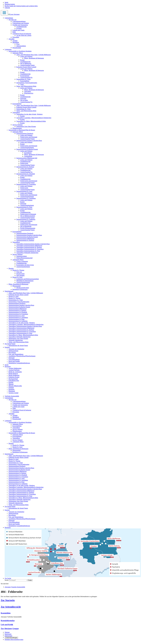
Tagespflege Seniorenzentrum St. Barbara (29, 247)
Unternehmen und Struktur (20, 23)
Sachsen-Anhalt (13, 393)
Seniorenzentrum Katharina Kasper (27, 149)
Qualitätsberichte (21, 26)
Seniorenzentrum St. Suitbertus (25, 219)
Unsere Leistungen (22, 261)
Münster (11, 384)
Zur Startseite (8, 600)
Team (22, 84)
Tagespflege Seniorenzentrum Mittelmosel (29, 245)
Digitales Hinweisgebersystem (14, 639)
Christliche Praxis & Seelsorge (21, 33)
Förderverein (24, 163)
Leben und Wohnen (26, 56)
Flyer (18, 44)
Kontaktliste (5, 613)
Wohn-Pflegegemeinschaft (24, 258)
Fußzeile (7, 7)
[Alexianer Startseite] (14, 14)
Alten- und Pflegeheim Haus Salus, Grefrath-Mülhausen (33, 54)
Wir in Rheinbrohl (25, 226)
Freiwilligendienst (14, 359)
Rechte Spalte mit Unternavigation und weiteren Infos (21, 6)
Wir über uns (12, 19)
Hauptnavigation (10, 4)
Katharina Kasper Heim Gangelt (26, 67)
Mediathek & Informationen (24, 280)
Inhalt (6, 2)
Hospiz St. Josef (17, 277)
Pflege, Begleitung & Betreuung (34, 58)
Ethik (14, 32)
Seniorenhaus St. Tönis (23, 79)
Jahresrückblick (21, 46)
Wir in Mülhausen (25, 63)
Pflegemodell (16, 286)
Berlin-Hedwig (13, 373)
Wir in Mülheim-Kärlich (27, 216)
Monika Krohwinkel (22, 287)
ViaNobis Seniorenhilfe (12, 396)
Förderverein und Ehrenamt (28, 137)
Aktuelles (11, 39)
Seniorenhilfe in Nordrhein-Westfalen (20, 51)
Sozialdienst (28, 153)
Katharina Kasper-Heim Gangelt (26, 107)
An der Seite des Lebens (23, 35)
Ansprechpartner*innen (27, 65)
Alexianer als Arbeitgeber (16, 349)
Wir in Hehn (24, 100)
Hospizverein (20, 273)
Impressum (8, 634)
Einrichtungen (9, 291)
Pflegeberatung (17, 128)
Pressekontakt (16, 47)
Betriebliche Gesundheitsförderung (19, 363)
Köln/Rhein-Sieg (14, 380)
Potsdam (11, 387)
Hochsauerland (13, 379)
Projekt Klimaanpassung (27, 228)
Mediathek (15, 42)
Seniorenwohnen (21, 256)
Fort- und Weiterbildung (16, 354)
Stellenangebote (13, 351)
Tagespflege (16, 112)
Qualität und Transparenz (20, 25)
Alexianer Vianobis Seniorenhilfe (15, 587)
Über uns (19, 272)
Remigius (11, 389)
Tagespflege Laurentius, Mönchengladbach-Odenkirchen (33, 118)
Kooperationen (24, 76)
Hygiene (19, 28)
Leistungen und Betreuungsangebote (27, 279)
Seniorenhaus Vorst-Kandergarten (26, 83)
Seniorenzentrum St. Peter (24, 207)
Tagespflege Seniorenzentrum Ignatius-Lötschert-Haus (33, 244)
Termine (15, 40)
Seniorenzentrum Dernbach (24, 133)
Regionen (8, 366)
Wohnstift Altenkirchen (16, 340)
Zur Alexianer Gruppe (10, 628)
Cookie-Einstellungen (11, 637)
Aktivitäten (27, 91)
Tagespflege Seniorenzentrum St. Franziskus (30, 249)
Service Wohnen (17, 125)
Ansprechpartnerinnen (27, 147)
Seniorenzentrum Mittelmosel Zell (26, 158)
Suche (6, 365)
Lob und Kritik (7, 625)
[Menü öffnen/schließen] (4, 12)
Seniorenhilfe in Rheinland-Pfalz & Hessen (22, 130)
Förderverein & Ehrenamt (28, 214)
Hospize (11, 268)
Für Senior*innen (10, 344)
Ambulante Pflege (18, 259)
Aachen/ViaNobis (14, 370)
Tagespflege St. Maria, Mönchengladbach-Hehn (31, 121)
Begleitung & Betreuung (20, 289)
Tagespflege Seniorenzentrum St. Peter (28, 251)
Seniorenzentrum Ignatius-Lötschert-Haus (29, 140)
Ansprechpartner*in (26, 77)
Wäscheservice (28, 93)
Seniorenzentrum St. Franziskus (26, 184)
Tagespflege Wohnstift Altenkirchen (27, 252)
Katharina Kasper (14, 377)
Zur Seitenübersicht (11, 607)
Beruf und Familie (14, 361)
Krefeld (11, 382)
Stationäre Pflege (17, 53)
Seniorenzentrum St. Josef (24, 191)
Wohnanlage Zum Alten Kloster (26, 126)
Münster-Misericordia (15, 386)
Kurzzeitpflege (24, 81)
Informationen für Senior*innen (18, 345)
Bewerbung (12, 352)
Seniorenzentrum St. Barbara (25, 167)
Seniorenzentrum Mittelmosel (25, 238)
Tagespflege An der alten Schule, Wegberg (29, 114)
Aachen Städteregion (15, 368)
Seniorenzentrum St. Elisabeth (25, 174)
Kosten (22, 60)
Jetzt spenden (20, 275)
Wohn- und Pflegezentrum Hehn (26, 86)
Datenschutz (8, 636)
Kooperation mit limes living (25, 265)
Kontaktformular (8, 621)
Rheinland (12, 391)
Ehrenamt (23, 98)
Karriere (7, 347)
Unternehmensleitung (19, 21)
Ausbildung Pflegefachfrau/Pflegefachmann (22, 356)
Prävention (15, 37)
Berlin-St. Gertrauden (15, 372)
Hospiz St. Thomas (18, 270)
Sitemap (7, 632)
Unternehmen (9, 18)
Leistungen (8, 49)
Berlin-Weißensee (14, 375)
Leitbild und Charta (18, 30)
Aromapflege (28, 156)
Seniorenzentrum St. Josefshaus (26, 198)
